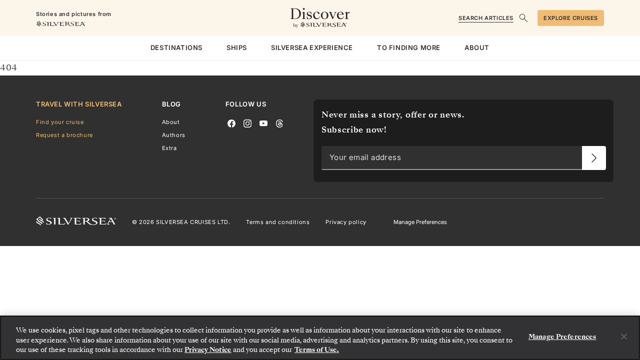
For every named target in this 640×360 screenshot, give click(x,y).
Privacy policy (346, 222)
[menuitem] (176, 48)
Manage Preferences (420, 222)
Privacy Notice (208, 349)
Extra (169, 148)
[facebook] (232, 122)
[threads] (280, 122)
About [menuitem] (477, 48)
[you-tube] (264, 122)
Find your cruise (60, 122)
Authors (174, 135)
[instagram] (248, 122)
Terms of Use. (316, 349)
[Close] (624, 337)
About (171, 122)
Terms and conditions (278, 222)
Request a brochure (64, 135)
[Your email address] (594, 158)
